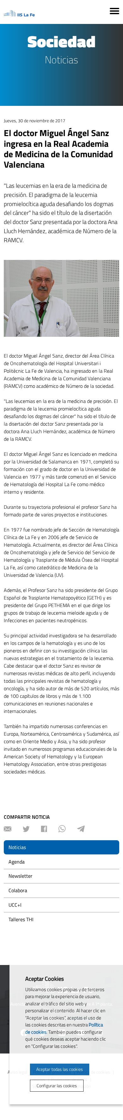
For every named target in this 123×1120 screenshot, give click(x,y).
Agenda (17, 861)
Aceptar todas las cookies (59, 1069)
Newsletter (20, 876)
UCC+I (15, 905)
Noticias (17, 847)
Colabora (18, 890)
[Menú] (114, 12)
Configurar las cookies (57, 1085)
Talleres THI (21, 919)
